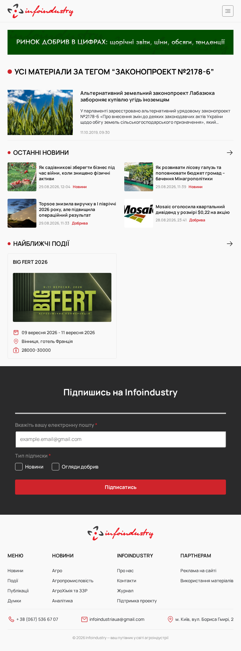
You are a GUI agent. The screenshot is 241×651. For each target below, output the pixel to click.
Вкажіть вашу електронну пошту (54, 424)
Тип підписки (31, 456)
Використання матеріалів (206, 580)
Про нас (125, 570)
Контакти (126, 580)
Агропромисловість (73, 580)
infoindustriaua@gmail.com (116, 619)
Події (13, 580)
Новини (15, 570)
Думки (14, 601)
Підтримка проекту (137, 601)
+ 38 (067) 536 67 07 (37, 619)
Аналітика (62, 601)
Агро (57, 570)
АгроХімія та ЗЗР (70, 591)
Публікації (18, 591)
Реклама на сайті (198, 570)
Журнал (125, 591)
